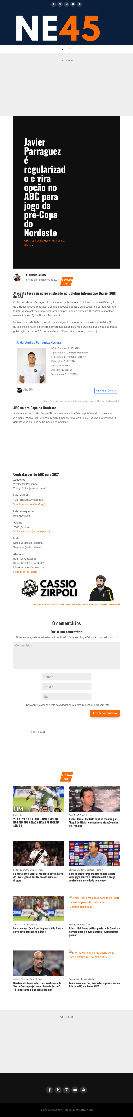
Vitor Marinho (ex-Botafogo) (29, 504)
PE (28, 924)
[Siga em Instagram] (66, 4)
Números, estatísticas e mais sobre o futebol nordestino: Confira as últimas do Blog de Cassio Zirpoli (76, 604)
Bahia (83, 870)
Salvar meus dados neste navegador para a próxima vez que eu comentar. (68, 705)
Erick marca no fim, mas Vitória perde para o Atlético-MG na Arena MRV (94, 984)
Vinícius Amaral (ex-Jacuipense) (31, 531)
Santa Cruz (29, 979)
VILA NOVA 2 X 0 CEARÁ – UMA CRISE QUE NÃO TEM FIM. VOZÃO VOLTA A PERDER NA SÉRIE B (36, 822)
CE (77, 815)
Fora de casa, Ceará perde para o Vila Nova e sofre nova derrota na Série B (38, 929)
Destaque (91, 870)
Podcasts (17, 815)
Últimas (28, 245)
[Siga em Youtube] (73, 4)
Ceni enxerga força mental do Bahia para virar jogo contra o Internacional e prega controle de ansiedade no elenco (92, 877)
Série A (100, 870)
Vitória (40, 870)
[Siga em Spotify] (79, 4)
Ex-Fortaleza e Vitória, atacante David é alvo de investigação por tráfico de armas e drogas (38, 877)
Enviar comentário (105, 713)
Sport (82, 924)
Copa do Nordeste (40, 240)
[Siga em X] (60, 4)
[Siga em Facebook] (53, 4)
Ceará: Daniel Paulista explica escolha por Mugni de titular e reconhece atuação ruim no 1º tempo (93, 822)
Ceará (82, 815)
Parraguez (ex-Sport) (25, 571)
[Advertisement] (66, 85)
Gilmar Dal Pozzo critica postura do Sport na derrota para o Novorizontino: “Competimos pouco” (94, 931)
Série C (60, 240)
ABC (26, 240)
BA (24, 870)
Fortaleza (17, 870)
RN (53, 240)
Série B (72, 815)
